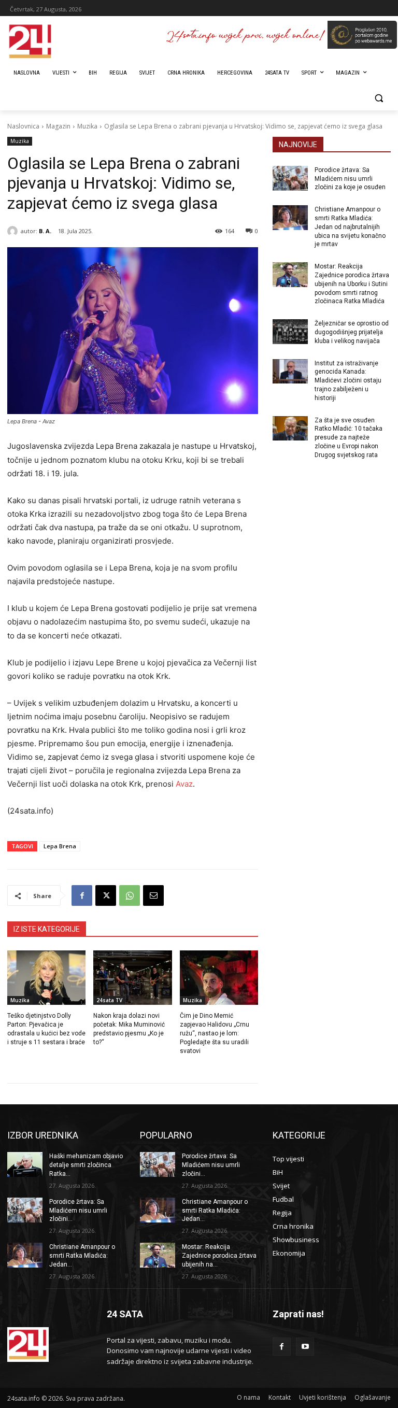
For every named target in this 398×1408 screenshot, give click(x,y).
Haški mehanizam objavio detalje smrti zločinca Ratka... (86, 1165)
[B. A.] (14, 231)
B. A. (45, 231)
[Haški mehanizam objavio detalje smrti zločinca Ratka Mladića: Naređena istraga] (24, 1164)
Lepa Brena (60, 846)
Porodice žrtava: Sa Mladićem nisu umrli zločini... (78, 1210)
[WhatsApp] (129, 895)
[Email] (153, 895)
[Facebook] (82, 895)
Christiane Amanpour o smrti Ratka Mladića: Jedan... (82, 1255)
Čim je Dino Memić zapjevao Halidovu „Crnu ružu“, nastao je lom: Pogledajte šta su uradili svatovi (214, 1033)
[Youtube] (305, 1347)
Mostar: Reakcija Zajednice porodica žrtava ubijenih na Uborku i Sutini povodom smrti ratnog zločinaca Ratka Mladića (352, 284)
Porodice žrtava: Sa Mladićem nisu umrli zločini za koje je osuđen (350, 178)
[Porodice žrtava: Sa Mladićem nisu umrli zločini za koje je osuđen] (290, 178)
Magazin (58, 126)
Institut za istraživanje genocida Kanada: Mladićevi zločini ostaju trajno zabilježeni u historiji (348, 381)
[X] (105, 895)
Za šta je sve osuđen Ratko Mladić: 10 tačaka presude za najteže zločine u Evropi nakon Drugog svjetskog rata (348, 438)
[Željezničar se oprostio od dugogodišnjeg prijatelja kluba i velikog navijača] (290, 331)
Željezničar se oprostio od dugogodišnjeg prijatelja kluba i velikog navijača (352, 332)
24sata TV (109, 1000)
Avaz (184, 784)
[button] (378, 98)
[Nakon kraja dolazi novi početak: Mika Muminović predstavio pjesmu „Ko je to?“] (132, 977)
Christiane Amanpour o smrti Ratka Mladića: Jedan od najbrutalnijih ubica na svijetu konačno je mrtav (350, 227)
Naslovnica (23, 126)
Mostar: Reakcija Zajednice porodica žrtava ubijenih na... (219, 1255)
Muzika (87, 126)
